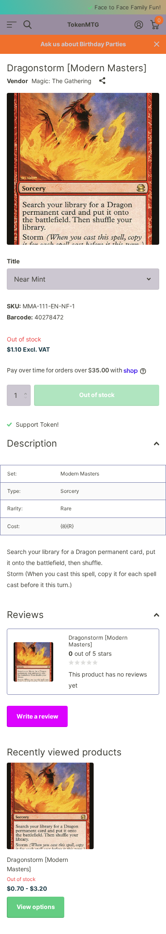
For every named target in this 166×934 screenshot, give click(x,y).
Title (13, 261)
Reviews (25, 614)
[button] (27, 387)
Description (32, 443)
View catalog (12, 24)
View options (36, 906)
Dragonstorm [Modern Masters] (37, 864)
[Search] (27, 24)
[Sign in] (138, 24)
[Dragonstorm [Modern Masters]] (50, 806)
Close (156, 44)
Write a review (37, 716)
